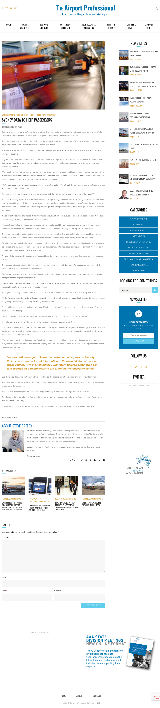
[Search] (156, 8)
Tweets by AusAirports (138, 385)
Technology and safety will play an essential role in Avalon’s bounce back (39, 507)
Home (8, 24)
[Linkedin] (141, 367)
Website (57, 590)
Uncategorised (138, 271)
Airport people (149, 26)
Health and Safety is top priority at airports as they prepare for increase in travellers (66, 506)
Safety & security (111, 26)
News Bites (138, 236)
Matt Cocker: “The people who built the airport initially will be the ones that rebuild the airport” (12, 506)
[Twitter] (135, 367)
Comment (6, 537)
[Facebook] (131, 367)
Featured (5, 498)
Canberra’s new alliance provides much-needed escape (91, 505)
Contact (97, 695)
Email (4, 590)
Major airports (24, 26)
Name (5, 577)
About (79, 695)
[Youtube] (146, 367)
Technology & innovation (89, 26)
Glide (98, 703)
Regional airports (44, 26)
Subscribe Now (33, 456)
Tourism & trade (131, 26)
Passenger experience (65, 26)
